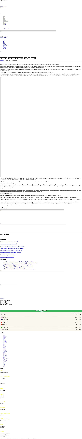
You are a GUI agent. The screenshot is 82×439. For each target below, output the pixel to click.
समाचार (4, 16)
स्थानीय (4, 18)
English (4, 338)
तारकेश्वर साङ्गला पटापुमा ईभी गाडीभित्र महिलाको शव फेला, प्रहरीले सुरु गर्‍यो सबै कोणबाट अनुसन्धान (19, 268)
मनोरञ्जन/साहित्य (5, 21)
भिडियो (4, 357)
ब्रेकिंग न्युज (4, 356)
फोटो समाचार (5, 355)
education (4, 337)
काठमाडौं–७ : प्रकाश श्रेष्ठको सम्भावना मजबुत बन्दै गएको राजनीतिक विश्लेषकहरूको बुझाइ (17, 263)
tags (3, 339)
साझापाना (2, 60)
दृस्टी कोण (4, 349)
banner (4, 335)
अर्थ (3, 22)
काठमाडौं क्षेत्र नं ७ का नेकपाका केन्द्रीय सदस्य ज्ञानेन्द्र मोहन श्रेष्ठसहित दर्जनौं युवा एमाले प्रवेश (18, 261)
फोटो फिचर (4, 354)
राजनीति (4, 19)
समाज (4, 364)
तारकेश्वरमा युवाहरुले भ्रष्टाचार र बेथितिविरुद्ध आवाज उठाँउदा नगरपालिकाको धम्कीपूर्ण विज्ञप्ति (18, 266)
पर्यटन (4, 352)
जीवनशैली (4, 20)
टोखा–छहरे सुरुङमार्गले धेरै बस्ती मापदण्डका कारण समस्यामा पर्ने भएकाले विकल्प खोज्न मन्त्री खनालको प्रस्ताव (20, 262)
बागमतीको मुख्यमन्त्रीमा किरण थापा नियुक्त (7, 257)
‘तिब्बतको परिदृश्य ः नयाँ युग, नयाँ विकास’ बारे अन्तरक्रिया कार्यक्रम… (12, 248)
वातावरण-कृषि (5, 360)
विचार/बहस (4, 24)
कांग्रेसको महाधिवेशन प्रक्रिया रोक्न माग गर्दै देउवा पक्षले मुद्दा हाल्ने (10, 252)
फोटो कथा (4, 353)
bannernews (5, 336)
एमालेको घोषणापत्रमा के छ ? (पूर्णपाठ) (9, 264)
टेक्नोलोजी (4, 347)
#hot (3, 208)
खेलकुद (4, 344)
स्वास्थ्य (4, 366)
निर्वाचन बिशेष (5, 351)
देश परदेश (4, 350)
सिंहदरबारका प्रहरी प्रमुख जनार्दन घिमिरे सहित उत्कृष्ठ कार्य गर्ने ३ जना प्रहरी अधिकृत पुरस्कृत (18, 265)
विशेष (3, 17)
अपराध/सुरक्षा (5, 342)
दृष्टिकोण (4, 348)
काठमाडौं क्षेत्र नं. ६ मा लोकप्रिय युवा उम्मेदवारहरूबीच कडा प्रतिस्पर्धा (14, 267)
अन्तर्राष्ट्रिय (5, 341)
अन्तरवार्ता (4, 23)
